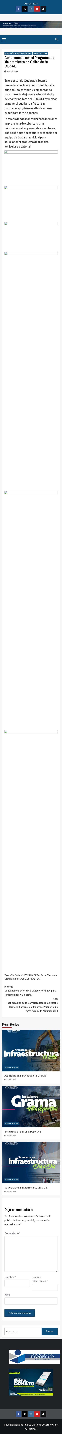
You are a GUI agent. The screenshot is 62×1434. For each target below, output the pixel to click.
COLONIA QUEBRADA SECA (25, 975)
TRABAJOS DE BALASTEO (26, 978)
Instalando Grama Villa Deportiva (22, 1131)
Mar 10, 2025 (11, 1191)
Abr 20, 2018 (12, 71)
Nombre (10, 1276)
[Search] (57, 39)
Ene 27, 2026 (11, 1079)
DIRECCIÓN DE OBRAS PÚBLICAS (18, 53)
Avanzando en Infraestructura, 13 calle (25, 1075)
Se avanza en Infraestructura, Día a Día (26, 1187)
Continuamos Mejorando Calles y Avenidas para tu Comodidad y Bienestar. (30, 990)
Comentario (12, 1233)
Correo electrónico (40, 1278)
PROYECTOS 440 (40, 53)
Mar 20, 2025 (11, 1135)
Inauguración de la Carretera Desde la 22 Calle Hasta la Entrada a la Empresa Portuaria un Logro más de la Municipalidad (32, 1005)
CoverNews (48, 1424)
